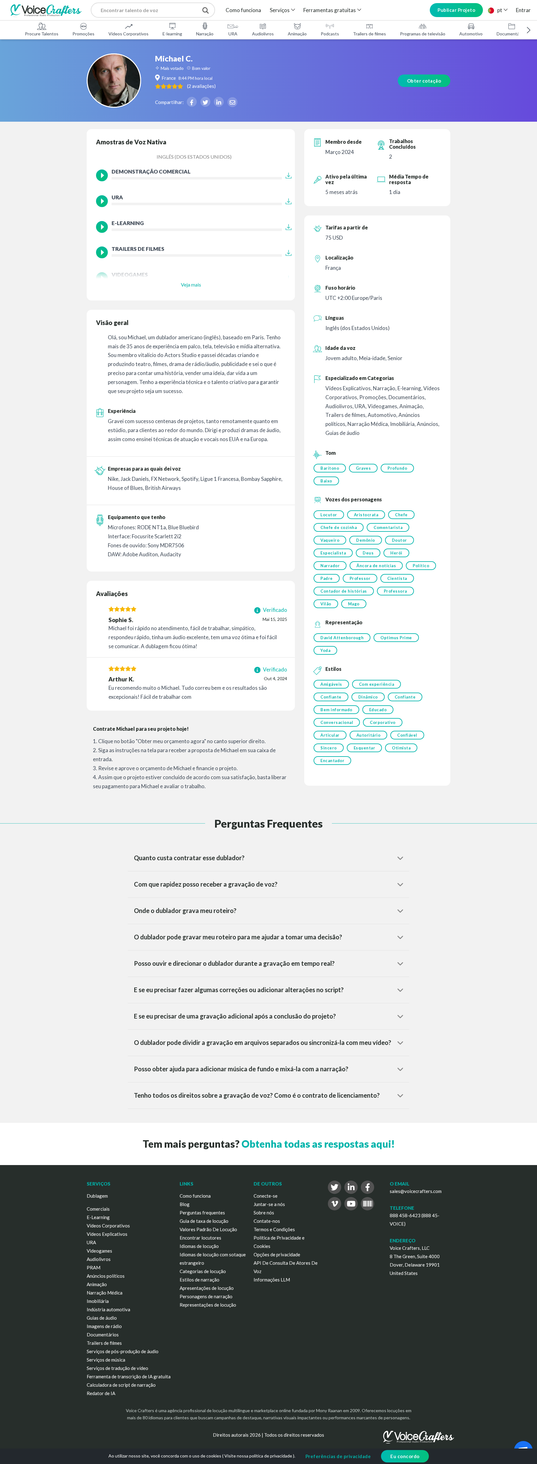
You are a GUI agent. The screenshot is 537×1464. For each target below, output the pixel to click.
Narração (204, 33)
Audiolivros (263, 33)
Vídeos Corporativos (128, 33)
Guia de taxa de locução (204, 1221)
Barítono (329, 468)
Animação (297, 33)
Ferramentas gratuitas (329, 10)
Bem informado (336, 709)
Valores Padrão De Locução (208, 1229)
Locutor (328, 514)
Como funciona (243, 10)
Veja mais (191, 284)
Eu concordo (405, 1456)
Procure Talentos (41, 33)
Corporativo (383, 722)
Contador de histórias (343, 591)
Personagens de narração (206, 1296)
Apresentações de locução (207, 1288)
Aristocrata (366, 514)
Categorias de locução (203, 1271)
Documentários (511, 33)
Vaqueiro (329, 540)
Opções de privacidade (277, 1254)
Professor (360, 578)
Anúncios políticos (106, 1276)
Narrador (330, 565)
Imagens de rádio (104, 1326)
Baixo (326, 480)
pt (499, 10)
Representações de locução (208, 1305)
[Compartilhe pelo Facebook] (192, 102)
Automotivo (471, 33)
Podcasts (330, 33)
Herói (396, 552)
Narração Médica (104, 1292)
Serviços (280, 10)
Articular (330, 735)
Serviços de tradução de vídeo (117, 1368)
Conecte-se (266, 1196)
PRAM (93, 1267)
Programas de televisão (422, 33)
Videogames (99, 1251)
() (201, 86)
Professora (395, 591)
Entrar (523, 10)
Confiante (331, 696)
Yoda (325, 650)
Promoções (83, 33)
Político (421, 565)
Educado (378, 709)
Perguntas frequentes (202, 1212)
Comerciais (98, 1209)
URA (232, 33)
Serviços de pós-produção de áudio (122, 1351)
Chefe (401, 514)
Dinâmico (368, 696)
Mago (354, 603)
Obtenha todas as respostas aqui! (318, 1144)
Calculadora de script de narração (121, 1385)
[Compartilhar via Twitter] (205, 102)
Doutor (399, 540)
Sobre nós (264, 1212)
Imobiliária (98, 1301)
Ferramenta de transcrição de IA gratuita (129, 1376)
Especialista (333, 552)
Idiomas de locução (199, 1246)
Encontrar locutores (200, 1237)
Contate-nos (267, 1221)
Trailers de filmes (369, 33)
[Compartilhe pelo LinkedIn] (219, 102)
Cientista (397, 578)
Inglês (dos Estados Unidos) (194, 157)
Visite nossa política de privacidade (258, 1455)
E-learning (172, 33)
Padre (326, 578)
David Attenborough (342, 637)
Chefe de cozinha (338, 527)
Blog (185, 1204)
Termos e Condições (274, 1229)
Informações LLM (272, 1279)
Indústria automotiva (108, 1309)
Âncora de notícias (376, 565)
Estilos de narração (199, 1279)
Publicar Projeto (456, 10)
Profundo (397, 468)
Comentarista (388, 527)
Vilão (325, 603)
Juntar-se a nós (269, 1204)
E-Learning (98, 1217)
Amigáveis (331, 684)
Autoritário (368, 735)
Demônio (365, 540)
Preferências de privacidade (338, 1456)
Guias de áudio (102, 1318)
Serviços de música (106, 1359)
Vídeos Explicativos (107, 1234)
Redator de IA (101, 1393)
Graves (363, 468)
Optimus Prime (396, 637)
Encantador (332, 760)
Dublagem (97, 1196)
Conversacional (336, 722)
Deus (368, 552)
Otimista (401, 747)
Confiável (407, 735)
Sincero (328, 747)
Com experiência (376, 684)
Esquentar (364, 747)
